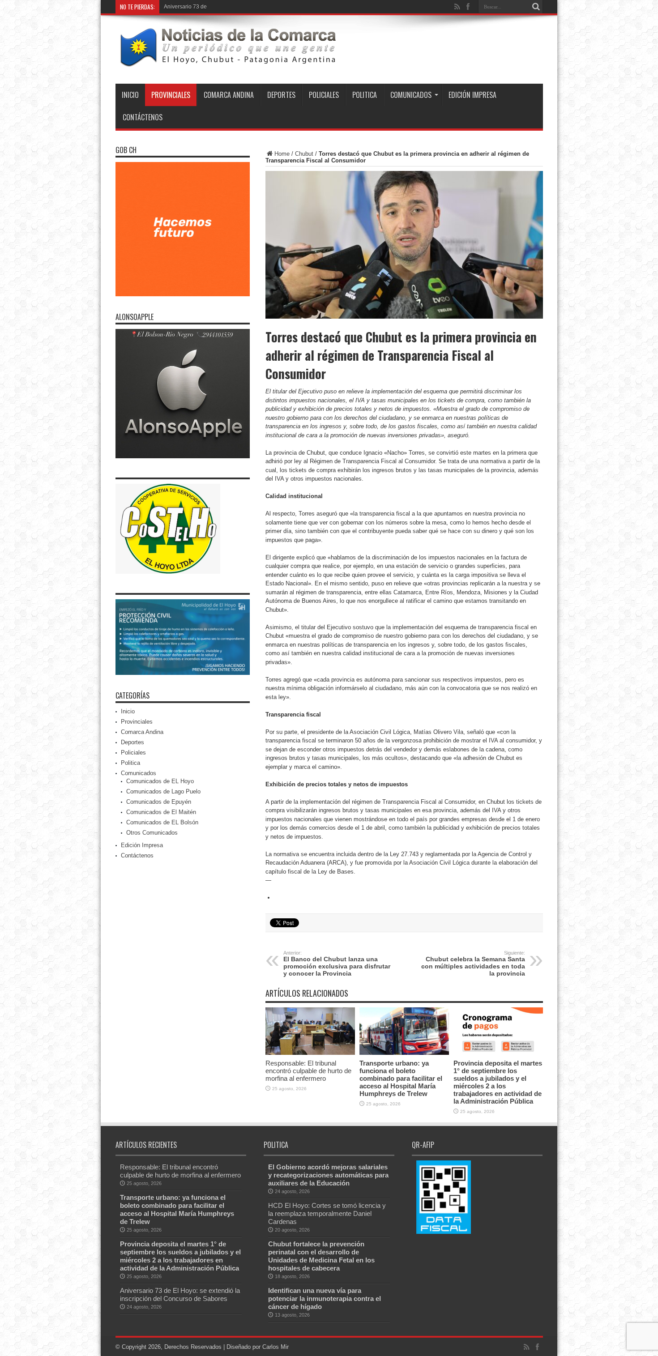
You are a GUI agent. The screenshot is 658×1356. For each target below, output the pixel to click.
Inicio (130, 95)
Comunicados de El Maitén (161, 812)
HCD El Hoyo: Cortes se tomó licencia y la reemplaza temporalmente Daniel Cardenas (327, 1213)
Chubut (304, 153)
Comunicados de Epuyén (158, 801)
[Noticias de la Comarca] (227, 61)
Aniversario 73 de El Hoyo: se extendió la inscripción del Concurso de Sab (254, 7)
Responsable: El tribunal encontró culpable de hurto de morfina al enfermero (308, 1070)
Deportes (281, 95)
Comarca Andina (229, 95)
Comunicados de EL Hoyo (160, 781)
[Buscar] (536, 6)
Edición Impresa (472, 95)
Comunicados (411, 95)
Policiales (324, 95)
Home (282, 153)
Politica (364, 95)
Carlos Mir (275, 1346)
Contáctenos (142, 117)
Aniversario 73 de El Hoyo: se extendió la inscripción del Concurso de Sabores (180, 1294)
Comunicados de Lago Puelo (163, 791)
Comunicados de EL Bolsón (162, 822)
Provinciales (170, 95)
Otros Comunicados (152, 832)
